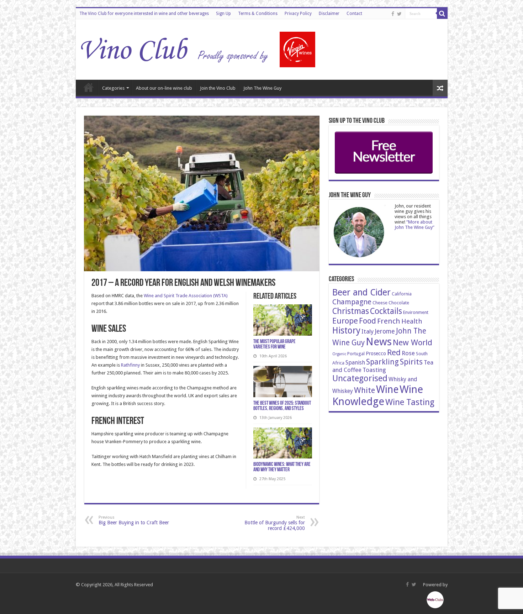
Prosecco (376, 353)
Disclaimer (329, 13)
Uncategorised (359, 378)
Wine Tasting (409, 402)
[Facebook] (393, 14)
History (346, 330)
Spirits (411, 361)
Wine (387, 389)
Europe (345, 320)
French (388, 321)
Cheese (380, 302)
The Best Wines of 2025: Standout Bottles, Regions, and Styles (282, 406)
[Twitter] (399, 14)
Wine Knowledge (377, 395)
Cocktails (386, 311)
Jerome (385, 331)
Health (411, 321)
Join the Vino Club (218, 88)
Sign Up (223, 13)
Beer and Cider (361, 292)
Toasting (374, 369)
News (379, 342)
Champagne (351, 302)
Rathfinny (130, 365)
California (402, 293)
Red (394, 352)
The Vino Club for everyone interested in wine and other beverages (144, 13)
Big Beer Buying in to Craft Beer (134, 520)
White (364, 390)
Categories (113, 88)
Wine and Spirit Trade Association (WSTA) (186, 295)
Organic (339, 354)
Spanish (355, 362)
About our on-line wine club (164, 88)
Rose (408, 353)
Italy (367, 331)
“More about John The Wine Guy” (414, 224)
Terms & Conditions (258, 13)
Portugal (356, 353)
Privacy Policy (298, 13)
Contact (354, 13)
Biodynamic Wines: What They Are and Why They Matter (282, 467)
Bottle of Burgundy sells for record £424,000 (274, 523)
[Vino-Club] (198, 48)
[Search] (442, 13)
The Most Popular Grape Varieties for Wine (274, 344)
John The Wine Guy (262, 88)
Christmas (350, 311)
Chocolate (399, 302)
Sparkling (382, 361)
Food (367, 320)
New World (412, 342)
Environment (415, 312)
